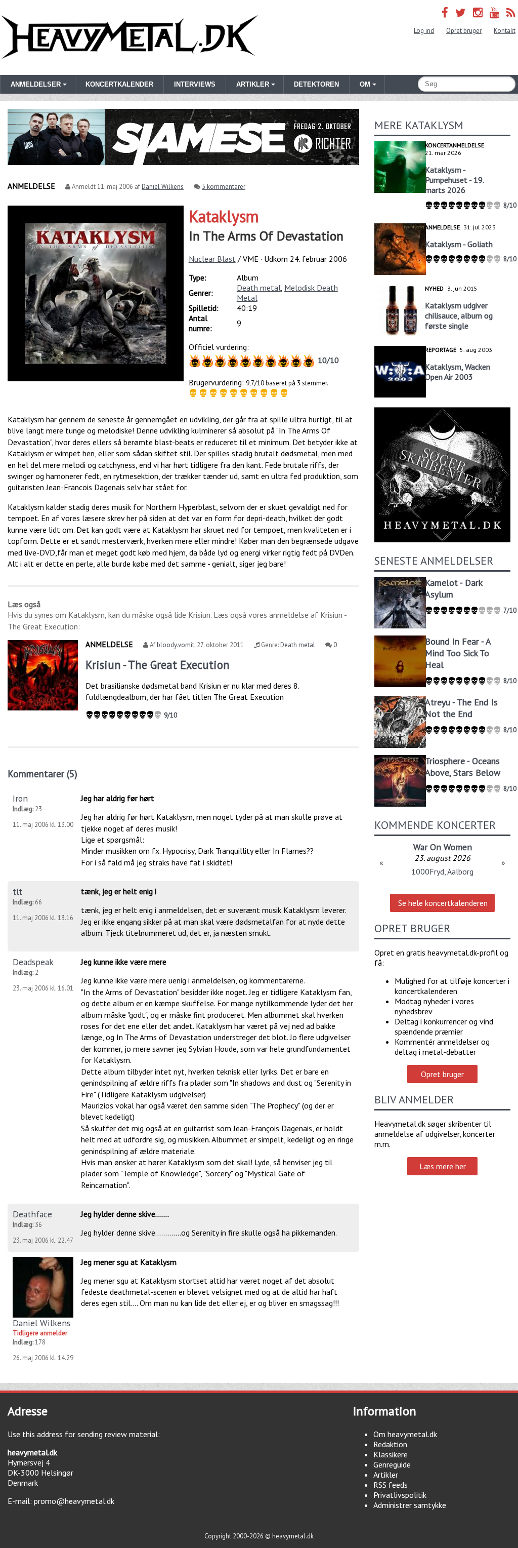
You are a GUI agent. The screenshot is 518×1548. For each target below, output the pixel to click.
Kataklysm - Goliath (459, 244)
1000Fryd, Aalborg (442, 871)
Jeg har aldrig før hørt (117, 798)
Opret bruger (464, 30)
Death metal (259, 288)
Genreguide (392, 1464)
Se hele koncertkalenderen (443, 903)
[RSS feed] (510, 12)
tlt (17, 891)
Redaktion (390, 1444)
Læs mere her (442, 1166)
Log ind (424, 30)
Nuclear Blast (212, 259)
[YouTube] (494, 12)
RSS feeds (390, 1485)
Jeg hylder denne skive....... (125, 1214)
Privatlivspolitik (399, 1495)
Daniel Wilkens (163, 186)
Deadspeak (33, 962)
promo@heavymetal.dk (74, 1501)
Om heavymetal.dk (405, 1434)
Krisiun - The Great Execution (157, 664)
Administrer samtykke (409, 1505)
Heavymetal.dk (129, 37)
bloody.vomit (175, 645)
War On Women (442, 847)
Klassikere (390, 1454)
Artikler (385, 1475)
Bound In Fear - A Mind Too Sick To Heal (458, 653)
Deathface (32, 1214)
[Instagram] (478, 12)
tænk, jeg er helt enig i (118, 891)
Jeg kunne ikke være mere (123, 962)
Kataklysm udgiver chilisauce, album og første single (459, 315)
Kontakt (504, 30)
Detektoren (316, 84)
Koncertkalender (119, 84)
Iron (20, 798)
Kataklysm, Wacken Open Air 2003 (457, 372)
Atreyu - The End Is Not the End (461, 708)
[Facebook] (445, 12)
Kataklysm (224, 216)
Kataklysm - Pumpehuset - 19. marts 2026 (454, 180)
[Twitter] (460, 12)
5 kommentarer (223, 186)
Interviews (194, 84)
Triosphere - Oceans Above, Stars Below (462, 766)
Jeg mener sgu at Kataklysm (129, 1262)
